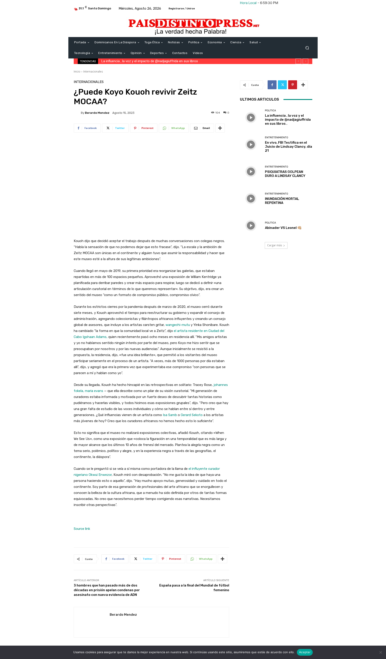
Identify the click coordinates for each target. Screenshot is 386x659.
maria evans (94, 391)
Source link (82, 529)
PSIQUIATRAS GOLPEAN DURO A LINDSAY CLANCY (285, 174)
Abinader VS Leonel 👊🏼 (283, 228)
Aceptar (304, 652)
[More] (220, 128)
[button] (307, 48)
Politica (270, 110)
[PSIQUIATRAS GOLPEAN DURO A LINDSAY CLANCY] (251, 171)
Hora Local (248, 3)
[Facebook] (272, 84)
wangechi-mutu (178, 325)
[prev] (298, 61)
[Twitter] (282, 84)
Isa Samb (170, 415)
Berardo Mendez (97, 112)
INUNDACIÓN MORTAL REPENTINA (282, 201)
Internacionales (93, 71)
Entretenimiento (276, 137)
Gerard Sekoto (192, 415)
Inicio (77, 71)
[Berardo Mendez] (77, 113)
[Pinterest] (292, 84)
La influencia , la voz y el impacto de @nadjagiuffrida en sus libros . (288, 120)
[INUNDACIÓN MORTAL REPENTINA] (251, 198)
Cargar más (274, 245)
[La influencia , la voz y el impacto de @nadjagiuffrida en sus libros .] (251, 117)
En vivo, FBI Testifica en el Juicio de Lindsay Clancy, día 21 (143, 61)
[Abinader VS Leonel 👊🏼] (251, 225)
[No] (380, 652)
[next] (305, 61)
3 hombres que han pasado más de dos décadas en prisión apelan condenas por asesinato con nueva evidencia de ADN (107, 590)
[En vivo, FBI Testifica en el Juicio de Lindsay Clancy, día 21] (251, 144)
